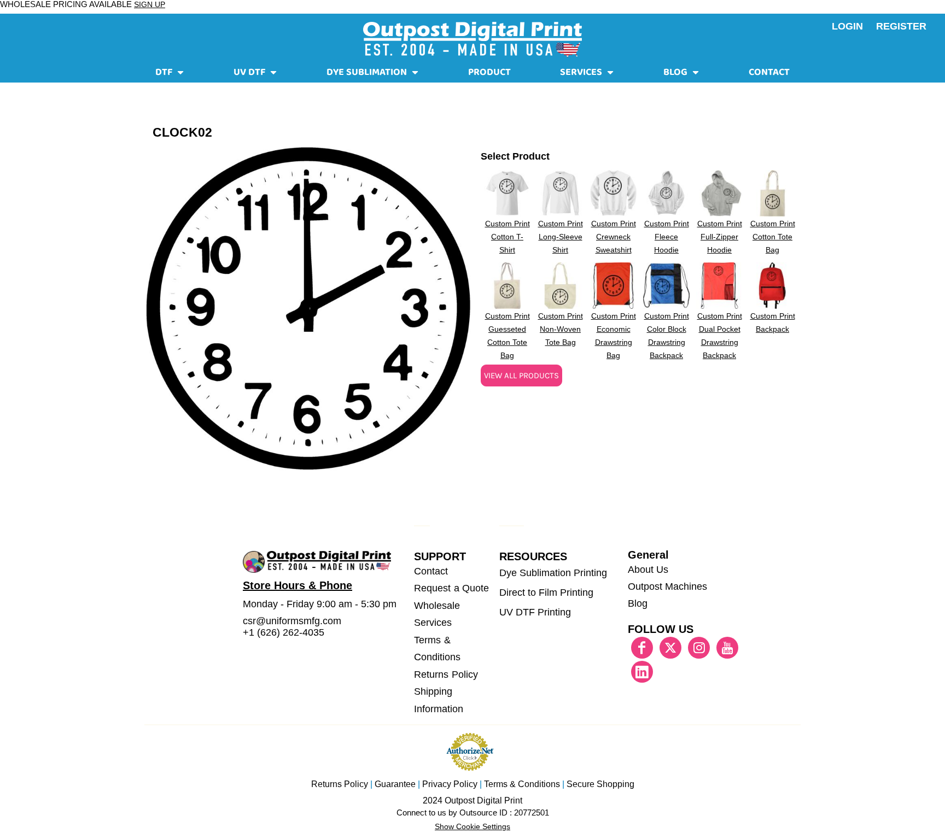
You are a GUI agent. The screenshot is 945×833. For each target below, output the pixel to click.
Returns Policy (446, 674)
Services (433, 622)
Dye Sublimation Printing (553, 572)
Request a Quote (451, 588)
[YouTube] (727, 648)
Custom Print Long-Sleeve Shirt (560, 236)
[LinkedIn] (642, 672)
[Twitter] (670, 648)
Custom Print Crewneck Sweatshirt (613, 236)
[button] (170, 74)
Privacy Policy (449, 784)
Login (847, 26)
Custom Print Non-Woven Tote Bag (560, 329)
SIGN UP (149, 4)
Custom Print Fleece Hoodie (666, 236)
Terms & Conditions (522, 784)
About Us (648, 569)
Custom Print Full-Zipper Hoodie (719, 236)
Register (901, 26)
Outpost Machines (667, 586)
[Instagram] (699, 648)
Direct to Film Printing (546, 592)
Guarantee (395, 784)
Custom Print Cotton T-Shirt (507, 236)
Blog (638, 603)
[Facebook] (642, 648)
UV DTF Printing (535, 612)
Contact (431, 571)
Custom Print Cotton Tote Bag (772, 236)
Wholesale (437, 605)
